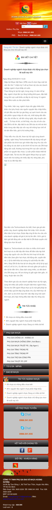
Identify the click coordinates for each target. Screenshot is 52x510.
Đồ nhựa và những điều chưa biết (19, 317)
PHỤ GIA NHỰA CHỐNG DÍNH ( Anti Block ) (24, 341)
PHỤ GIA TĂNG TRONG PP (17, 353)
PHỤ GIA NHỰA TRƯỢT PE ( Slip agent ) (23, 345)
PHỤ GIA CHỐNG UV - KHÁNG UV (20, 337)
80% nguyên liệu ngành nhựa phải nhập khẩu (23, 321)
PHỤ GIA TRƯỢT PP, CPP (17, 361)
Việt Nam (23, 23)
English (34, 23)
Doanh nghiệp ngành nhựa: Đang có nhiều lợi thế (25, 324)
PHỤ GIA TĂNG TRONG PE (17, 349)
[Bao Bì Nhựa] (26, 428)
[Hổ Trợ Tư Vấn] (26, 414)
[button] (6, 465)
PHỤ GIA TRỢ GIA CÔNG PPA (19, 357)
